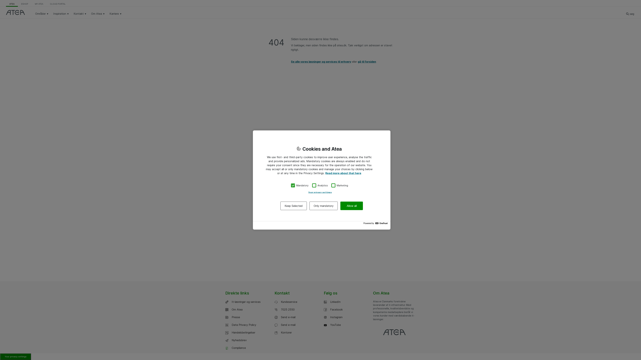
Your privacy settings (320, 192)
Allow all (352, 205)
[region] (321, 180)
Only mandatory (324, 205)
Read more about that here (343, 173)
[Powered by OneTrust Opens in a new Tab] (376, 224)
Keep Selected (294, 205)
